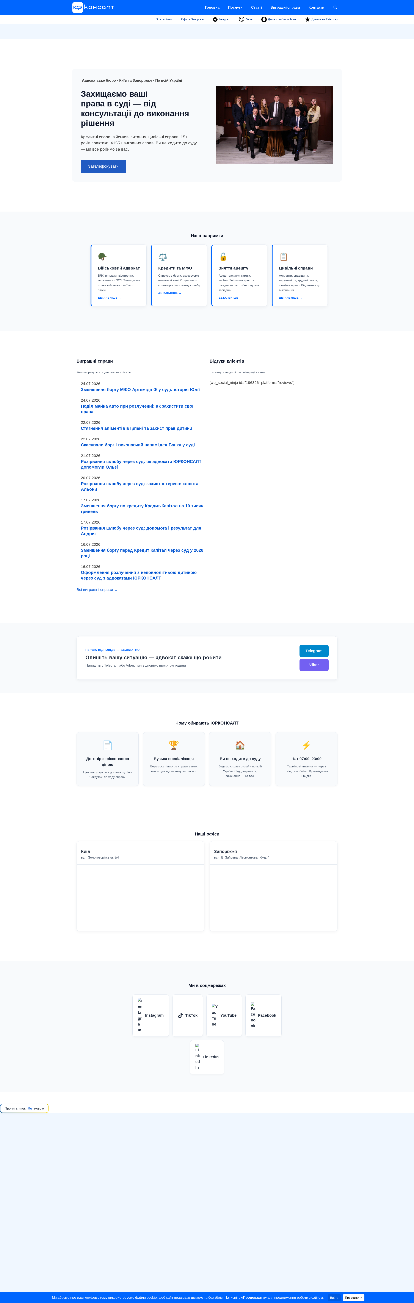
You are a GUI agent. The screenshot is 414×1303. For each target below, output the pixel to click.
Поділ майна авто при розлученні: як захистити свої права (137, 409)
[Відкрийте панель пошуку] (335, 7)
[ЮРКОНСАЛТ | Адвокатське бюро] (94, 7)
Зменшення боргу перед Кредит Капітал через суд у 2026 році (142, 553)
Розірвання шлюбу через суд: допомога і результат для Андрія (141, 531)
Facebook (267, 1015)
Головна (212, 7)
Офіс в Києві (164, 19)
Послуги (235, 7)
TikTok (191, 1015)
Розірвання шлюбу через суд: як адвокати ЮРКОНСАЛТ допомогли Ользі (141, 464)
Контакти (316, 7)
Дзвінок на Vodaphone (282, 19)
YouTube (228, 1015)
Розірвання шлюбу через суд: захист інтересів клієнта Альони (139, 486)
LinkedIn (211, 1057)
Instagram (154, 1015)
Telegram (224, 19)
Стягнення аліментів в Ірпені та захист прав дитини (136, 428)
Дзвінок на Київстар (324, 19)
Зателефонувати (103, 166)
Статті (256, 7)
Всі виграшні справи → (97, 590)
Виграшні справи (285, 7)
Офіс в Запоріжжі (192, 19)
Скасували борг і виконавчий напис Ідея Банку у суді (138, 445)
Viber (249, 19)
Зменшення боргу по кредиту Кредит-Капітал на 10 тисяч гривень (142, 508)
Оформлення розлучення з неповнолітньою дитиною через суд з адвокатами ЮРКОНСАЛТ (139, 575)
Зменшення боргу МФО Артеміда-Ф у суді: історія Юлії (140, 389)
